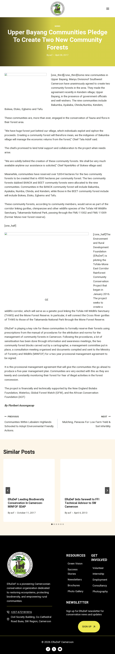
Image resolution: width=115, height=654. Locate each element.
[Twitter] (54, 649)
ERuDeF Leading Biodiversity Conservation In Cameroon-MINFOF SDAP (26, 503)
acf (50, 55)
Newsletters (75, 579)
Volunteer (98, 568)
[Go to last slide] (8, 490)
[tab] (52, 524)
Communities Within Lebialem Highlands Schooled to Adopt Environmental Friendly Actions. (29, 423)
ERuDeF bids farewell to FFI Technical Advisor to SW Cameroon (82, 503)
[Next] (107, 490)
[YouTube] (60, 649)
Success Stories (73, 571)
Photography (100, 591)
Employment (100, 579)
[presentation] (29, 476)
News (57, 26)
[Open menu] (108, 8)
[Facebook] (48, 649)
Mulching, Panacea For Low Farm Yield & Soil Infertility (86, 421)
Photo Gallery (75, 591)
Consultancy (100, 585)
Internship (98, 573)
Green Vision (75, 563)
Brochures (74, 585)
